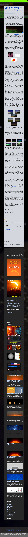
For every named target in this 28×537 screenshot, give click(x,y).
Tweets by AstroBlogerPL (10, 312)
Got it (16, 536)
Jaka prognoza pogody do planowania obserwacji (13, 303)
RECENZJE (11, 530)
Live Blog (8, 507)
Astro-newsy (8, 503)
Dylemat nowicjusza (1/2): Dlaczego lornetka (12, 300)
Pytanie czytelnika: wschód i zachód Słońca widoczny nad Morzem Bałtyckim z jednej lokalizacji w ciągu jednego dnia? (14, 418)
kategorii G (11, 77)
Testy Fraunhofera (9, 511)
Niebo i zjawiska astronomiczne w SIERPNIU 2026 (13, 305)
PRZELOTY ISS (8, 530)
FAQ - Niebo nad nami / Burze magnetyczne (12, 306)
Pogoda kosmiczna (20, 209)
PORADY (20, 529)
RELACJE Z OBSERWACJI (16, 530)
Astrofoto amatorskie (9, 504)
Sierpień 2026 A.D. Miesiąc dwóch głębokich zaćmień (14, 393)
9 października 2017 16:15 (11, 219)
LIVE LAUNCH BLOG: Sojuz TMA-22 (12, 469)
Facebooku (12, 213)
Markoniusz (7, 219)
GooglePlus (16, 213)
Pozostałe (8, 509)
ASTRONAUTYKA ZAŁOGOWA (21, 528)
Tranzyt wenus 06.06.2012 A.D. (11, 512)
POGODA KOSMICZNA (16, 529)
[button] (5, 14)
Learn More (13, 536)
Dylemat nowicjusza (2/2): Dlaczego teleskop (12, 301)
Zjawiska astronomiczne (10, 515)
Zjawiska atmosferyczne (10, 514)
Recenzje (8, 510)
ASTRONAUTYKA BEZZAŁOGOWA (12, 528)
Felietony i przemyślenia (10, 506)
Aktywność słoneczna (10, 502)
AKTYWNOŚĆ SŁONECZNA (4, 528)
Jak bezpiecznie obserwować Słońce (11, 302)
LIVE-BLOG (11, 529)
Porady (8, 508)
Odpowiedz (8, 229)
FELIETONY (7, 529)
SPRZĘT (21, 530)
